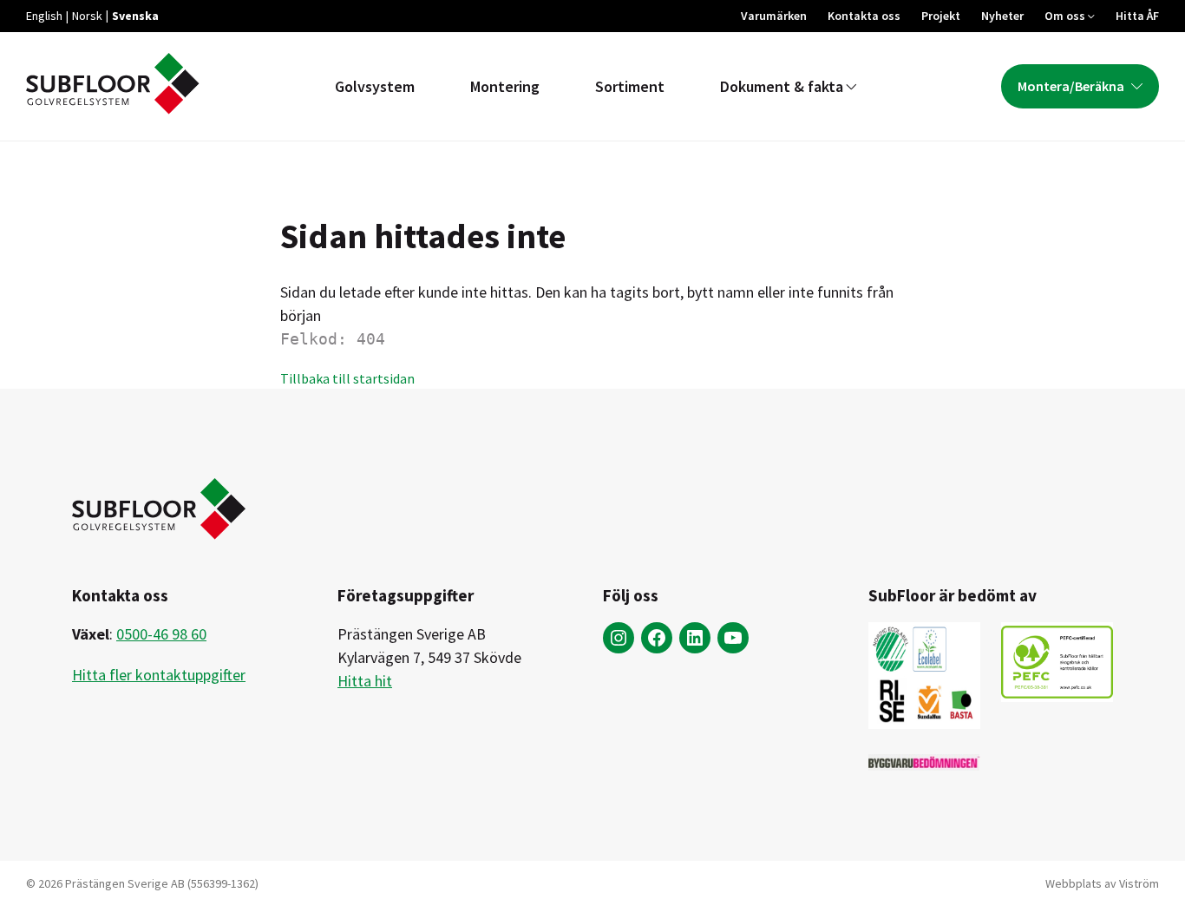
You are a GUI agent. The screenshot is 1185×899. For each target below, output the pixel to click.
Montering (505, 86)
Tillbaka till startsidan (347, 378)
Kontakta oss (864, 15)
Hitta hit (364, 681)
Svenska (135, 15)
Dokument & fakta (781, 86)
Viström (1139, 883)
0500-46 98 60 (161, 634)
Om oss (1064, 15)
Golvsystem (375, 86)
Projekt (940, 15)
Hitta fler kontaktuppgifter (159, 675)
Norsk (87, 15)
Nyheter (1002, 15)
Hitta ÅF (1137, 15)
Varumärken (774, 15)
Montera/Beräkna (1071, 86)
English (44, 15)
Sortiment (630, 86)
